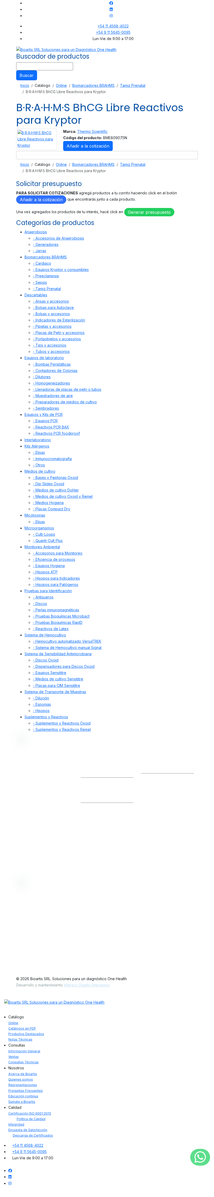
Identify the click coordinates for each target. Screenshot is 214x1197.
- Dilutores (42, 377)
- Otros (39, 465)
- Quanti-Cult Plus (48, 540)
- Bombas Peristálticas (52, 364)
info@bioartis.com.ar (98, 770)
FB (183, 770)
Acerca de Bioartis (22, 1074)
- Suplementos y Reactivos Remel (62, 729)
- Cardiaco (42, 263)
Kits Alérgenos (37, 446)
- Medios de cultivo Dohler (56, 490)
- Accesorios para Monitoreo (57, 553)
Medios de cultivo (40, 471)
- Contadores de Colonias (55, 370)
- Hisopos (41, 710)
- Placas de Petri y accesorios (59, 332)
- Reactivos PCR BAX (51, 427)
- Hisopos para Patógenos (55, 584)
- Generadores (45, 244)
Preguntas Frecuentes (25, 1091)
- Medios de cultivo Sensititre (58, 679)
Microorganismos (39, 528)
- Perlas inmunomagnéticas (56, 610)
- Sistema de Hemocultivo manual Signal (67, 647)
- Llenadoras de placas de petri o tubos (67, 389)
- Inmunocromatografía (52, 458)
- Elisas (39, 452)
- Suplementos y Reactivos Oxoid (62, 723)
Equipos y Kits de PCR (44, 414)
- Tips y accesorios (49, 345)
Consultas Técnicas (99, 831)
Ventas (88, 820)
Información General (99, 810)
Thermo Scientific (92, 131)
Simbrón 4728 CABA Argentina (167, 798)
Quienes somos (20, 1079)
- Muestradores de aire (53, 395)
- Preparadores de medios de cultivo (65, 402)
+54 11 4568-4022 (113, 26)
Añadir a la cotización (88, 146)
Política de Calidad (31, 1119)
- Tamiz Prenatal (47, 288)
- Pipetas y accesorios (52, 326)
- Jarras (39, 251)
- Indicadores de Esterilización (59, 320)
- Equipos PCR (45, 421)
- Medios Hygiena (48, 502)
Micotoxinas (35, 515)
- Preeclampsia (46, 276)
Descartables (36, 295)
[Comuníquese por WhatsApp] (200, 1157)
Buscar (27, 75)
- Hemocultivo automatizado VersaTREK (67, 641)
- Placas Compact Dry (51, 509)
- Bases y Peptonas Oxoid (55, 477)
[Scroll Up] (1, 1194)
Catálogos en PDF (22, 1028)
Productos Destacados (26, 1034)
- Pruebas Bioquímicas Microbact (61, 616)
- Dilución (41, 698)
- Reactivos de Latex (51, 628)
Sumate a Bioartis (21, 1102)
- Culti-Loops (44, 534)
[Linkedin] (111, 9)
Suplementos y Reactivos (46, 717)
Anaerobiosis (36, 232)
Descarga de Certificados (33, 1135)
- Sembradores (46, 408)
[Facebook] (111, 3)
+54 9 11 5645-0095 (113, 32)
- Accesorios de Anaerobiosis (58, 238)
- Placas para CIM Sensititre (56, 685)
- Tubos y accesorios (51, 351)
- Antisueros (43, 597)
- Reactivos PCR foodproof (56, 433)
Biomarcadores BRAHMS (46, 257)
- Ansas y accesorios (51, 301)
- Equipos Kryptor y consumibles (61, 269)
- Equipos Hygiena (49, 565)
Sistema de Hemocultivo (45, 635)
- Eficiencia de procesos (54, 559)
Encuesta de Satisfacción (27, 1130)
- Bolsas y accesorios (51, 314)
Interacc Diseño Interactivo (87, 985)
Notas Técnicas (20, 1039)
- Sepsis (40, 282)
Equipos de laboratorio (44, 357)
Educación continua (23, 1096)
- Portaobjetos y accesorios (57, 339)
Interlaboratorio (38, 440)
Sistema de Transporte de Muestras (55, 692)
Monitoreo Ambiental (42, 547)
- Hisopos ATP (45, 572)
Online (13, 1023)
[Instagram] (111, 15)
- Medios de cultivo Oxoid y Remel (63, 496)
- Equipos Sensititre (49, 672)
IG (171, 770)
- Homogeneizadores (51, 383)
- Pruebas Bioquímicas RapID (57, 622)
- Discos (40, 603)
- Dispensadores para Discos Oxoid (63, 666)
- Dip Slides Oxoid (48, 484)
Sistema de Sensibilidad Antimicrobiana (58, 654)
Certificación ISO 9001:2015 (29, 1113)
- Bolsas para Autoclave (53, 307)
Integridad (16, 1124)
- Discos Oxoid (45, 660)
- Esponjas (42, 704)
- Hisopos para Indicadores (56, 578)
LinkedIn (153, 770)
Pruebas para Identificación (48, 591)
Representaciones (22, 1085)
